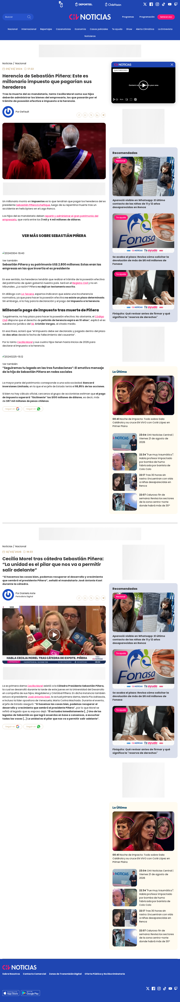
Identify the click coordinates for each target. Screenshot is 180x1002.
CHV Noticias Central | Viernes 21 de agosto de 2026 (156, 438)
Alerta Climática (145, 29)
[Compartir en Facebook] (79, 115)
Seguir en (10, 408)
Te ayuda (117, 29)
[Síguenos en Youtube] (169, 4)
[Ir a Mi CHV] (61, 4)
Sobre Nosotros (11, 973)
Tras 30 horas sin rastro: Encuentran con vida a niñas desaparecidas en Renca (156, 480)
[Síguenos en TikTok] (163, 4)
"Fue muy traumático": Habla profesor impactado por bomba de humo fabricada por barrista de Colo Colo (156, 462)
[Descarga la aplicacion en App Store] (30, 993)
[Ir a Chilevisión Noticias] (90, 17)
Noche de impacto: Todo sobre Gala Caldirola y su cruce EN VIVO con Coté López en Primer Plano (141, 422)
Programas (128, 16)
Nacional (13, 29)
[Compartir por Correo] (103, 115)
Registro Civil (80, 283)
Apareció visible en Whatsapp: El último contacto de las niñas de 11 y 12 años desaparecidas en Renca (138, 203)
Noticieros (90, 36)
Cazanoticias (63, 29)
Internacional (29, 29)
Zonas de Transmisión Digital (65, 973)
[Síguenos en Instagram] (157, 4)
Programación (147, 16)
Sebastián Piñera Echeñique (33, 205)
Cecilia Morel (25, 342)
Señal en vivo (166, 17)
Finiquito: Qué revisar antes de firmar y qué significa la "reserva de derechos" (141, 315)
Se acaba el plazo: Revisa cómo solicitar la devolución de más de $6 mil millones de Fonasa (140, 260)
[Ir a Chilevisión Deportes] (83, 4)
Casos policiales (99, 29)
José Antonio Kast (39, 696)
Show (129, 29)
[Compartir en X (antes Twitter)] (91, 115)
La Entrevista (165, 29)
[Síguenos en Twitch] (176, 4)
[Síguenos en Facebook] (151, 4)
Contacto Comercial (34, 973)
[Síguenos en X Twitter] (145, 4)
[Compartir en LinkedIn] (97, 115)
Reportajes (46, 29)
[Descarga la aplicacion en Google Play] (10, 993)
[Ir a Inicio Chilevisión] (113, 4)
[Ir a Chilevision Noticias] (90, 967)
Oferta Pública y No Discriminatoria (105, 973)
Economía (80, 29)
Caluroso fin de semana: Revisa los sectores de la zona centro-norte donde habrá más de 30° (156, 500)
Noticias (7, 63)
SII (32, 324)
